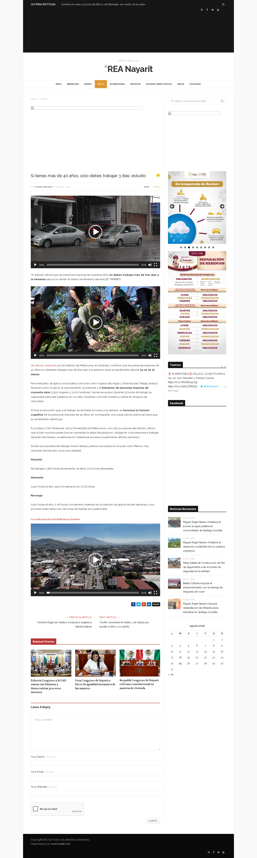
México (100, 84)
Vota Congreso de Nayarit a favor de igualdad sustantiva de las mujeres (95, 684)
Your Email (42, 772)
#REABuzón (73, 84)
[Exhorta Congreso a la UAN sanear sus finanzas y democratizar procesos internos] (51, 663)
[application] (95, 232)
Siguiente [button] (221, 206)
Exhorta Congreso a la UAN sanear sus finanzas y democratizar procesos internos (48, 686)
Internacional (117, 84)
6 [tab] (201, 247)
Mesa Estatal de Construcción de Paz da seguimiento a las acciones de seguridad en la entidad (204, 567)
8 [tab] (209, 247)
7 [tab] (205, 247)
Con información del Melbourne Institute (55, 519)
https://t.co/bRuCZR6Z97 (182, 386)
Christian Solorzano (43, 187)
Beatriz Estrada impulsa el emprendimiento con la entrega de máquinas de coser (203, 587)
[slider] (93, 265)
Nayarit (88, 84)
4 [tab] (193, 247)
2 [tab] (185, 247)
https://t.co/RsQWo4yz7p (183, 382)
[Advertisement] (128, 31)
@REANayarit (211, 386)
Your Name (43, 757)
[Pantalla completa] (155, 265)
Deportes (135, 84)
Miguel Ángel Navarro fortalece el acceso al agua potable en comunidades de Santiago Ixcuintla (202, 526)
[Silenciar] (150, 265)
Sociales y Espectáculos (159, 84)
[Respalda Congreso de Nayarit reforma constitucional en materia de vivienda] (140, 663)
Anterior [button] (172, 206)
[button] (95, 232)
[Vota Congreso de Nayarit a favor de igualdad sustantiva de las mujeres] (95, 663)
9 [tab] (213, 247)
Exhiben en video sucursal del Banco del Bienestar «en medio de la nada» (103, 4)
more (156, 604)
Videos (180, 84)
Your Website (44, 787)
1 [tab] (181, 247)
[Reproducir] (35, 265)
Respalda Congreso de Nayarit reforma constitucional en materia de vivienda (139, 684)
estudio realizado (46, 365)
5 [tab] (197, 247)
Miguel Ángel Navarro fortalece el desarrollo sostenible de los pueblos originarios (204, 546)
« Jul (170, 674)
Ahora (146, 187)
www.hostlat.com (60, 843)
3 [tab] (189, 247)
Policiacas (195, 84)
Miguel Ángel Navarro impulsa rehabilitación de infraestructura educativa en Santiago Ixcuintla (200, 607)
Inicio (59, 84)
